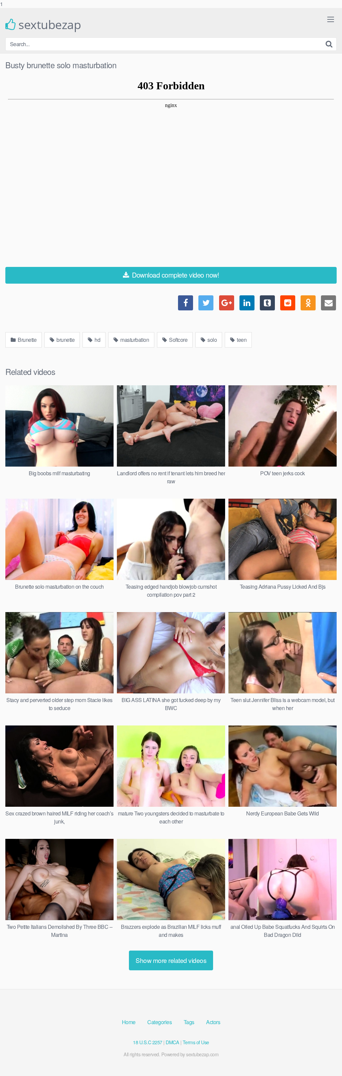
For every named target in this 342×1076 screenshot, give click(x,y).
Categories (159, 1022)
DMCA (172, 1042)
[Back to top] (323, 1057)
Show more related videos (171, 960)
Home (129, 1022)
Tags (189, 1022)
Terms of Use (196, 1042)
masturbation (134, 340)
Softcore (178, 340)
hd (97, 340)
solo (211, 340)
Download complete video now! (174, 275)
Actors (213, 1022)
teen (241, 340)
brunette (65, 340)
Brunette (27, 340)
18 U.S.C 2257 (147, 1042)
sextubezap (48, 25)
